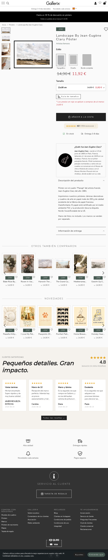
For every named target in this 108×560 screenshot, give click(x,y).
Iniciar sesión (85, 513)
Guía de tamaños (69, 96)
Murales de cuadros (8, 515)
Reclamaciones (86, 529)
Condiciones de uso (61, 523)
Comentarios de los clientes (38, 516)
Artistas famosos (63, 43)
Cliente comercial (86, 526)
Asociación (32, 519)
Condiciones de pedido (62, 519)
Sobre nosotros (33, 513)
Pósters (4, 518)
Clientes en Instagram (62, 516)
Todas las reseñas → (54, 418)
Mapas (3, 528)
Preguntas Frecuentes (88, 519)
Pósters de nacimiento (9, 525)
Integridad (58, 526)
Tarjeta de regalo (55, 494)
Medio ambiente (34, 523)
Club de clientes (86, 523)
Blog (56, 513)
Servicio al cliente (87, 516)
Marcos (4, 521)
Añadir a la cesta (83, 117)
